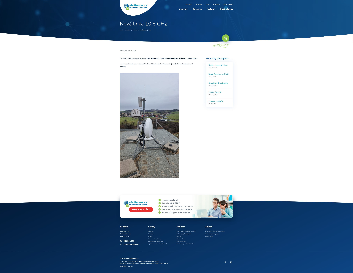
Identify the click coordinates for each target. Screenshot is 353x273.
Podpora (199, 4)
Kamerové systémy (154, 239)
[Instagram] (231, 262)
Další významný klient (217, 65)
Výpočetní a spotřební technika (214, 231)
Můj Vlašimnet (228, 4)
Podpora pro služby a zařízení (185, 231)
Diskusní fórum (181, 239)
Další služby (226, 9)
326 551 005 (129, 241)
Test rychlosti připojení (212, 234)
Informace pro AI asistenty (185, 244)
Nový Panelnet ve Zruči (218, 74)
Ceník (208, 4)
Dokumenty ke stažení (183, 234)
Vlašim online (209, 236)
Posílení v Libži (214, 92)
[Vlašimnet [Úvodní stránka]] (139, 8)
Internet (183, 9)
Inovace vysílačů (215, 101)
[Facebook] (225, 262)
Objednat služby (141, 209)
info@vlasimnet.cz (131, 244)
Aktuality (189, 4)
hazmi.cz (130, 266)
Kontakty (216, 4)
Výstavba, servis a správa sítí (157, 244)
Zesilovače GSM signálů (156, 241)
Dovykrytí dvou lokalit (218, 83)
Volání (210, 9)
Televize (197, 9)
